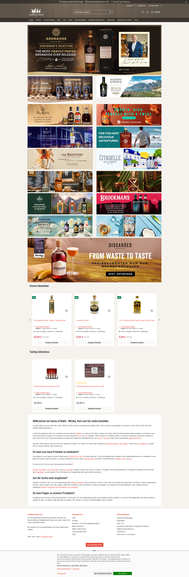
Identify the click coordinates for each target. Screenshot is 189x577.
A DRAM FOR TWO (75, 456)
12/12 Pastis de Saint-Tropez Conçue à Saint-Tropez (137, 320)
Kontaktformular (47, 537)
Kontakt (75, 521)
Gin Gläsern (142, 444)
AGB (74, 534)
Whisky (79, 433)
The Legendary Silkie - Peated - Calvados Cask (49, 320)
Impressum (121, 532)
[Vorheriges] (30, 319)
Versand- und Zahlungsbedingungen (85, 523)
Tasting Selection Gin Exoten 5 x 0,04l (47, 386)
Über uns (120, 523)
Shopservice (77, 514)
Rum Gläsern (124, 444)
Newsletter (40, 472)
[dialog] (94, 564)
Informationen (123, 514)
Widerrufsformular (79, 529)
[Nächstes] (159, 319)
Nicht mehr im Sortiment (126, 534)
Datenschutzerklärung (125, 529)
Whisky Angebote (77, 482)
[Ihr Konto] (147, 12)
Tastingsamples (89, 459)
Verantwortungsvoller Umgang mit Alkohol (133, 526)
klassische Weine (134, 438)
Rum (79, 436)
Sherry (100, 438)
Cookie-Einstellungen (125, 518)
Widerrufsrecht (77, 526)
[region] (94, 319)
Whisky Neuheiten (39, 470)
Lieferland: (141, 6)
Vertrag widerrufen (79, 532)
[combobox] (90, 12)
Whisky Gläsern (112, 444)
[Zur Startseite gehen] (36, 11)
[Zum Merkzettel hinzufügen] (66, 311)
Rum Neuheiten (53, 470)
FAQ (73, 518)
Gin (86, 436)
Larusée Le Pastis (82, 320)
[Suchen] (110, 12)
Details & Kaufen (51, 343)
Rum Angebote (61, 487)
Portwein (107, 438)
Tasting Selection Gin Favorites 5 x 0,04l (90, 386)
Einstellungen (61, 573)
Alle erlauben (122, 573)
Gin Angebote (73, 487)
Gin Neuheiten (68, 470)
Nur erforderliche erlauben (103, 573)
